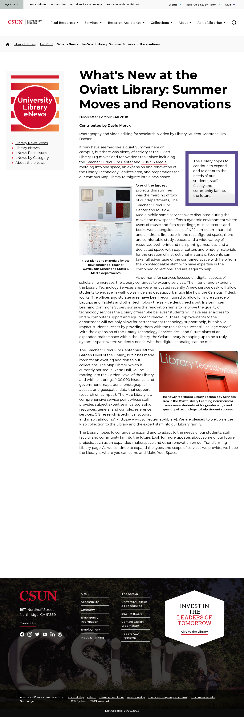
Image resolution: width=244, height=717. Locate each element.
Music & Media (154, 162)
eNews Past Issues (31, 153)
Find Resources (63, 22)
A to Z (85, 594)
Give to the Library (194, 631)
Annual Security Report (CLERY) (168, 697)
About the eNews (30, 163)
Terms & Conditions (111, 697)
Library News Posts (31, 143)
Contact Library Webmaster (132, 624)
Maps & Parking (92, 637)
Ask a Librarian (209, 22)
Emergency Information (89, 619)
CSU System (79, 701)
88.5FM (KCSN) (132, 613)
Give (228, 4)
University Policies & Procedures (134, 604)
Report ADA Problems (130, 636)
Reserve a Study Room (201, 4)
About (183, 22)
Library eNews (27, 148)
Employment (90, 629)
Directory (88, 609)
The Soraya (129, 594)
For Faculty (58, 4)
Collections (160, 22)
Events (173, 4)
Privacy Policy (136, 697)
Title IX (91, 697)
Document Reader (203, 697)
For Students (38, 4)
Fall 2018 (46, 44)
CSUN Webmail (99, 701)
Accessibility (90, 602)
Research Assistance (124, 22)
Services (91, 22)
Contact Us (28, 623)
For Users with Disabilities (122, 4)
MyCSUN (10, 4)
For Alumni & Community (86, 4)
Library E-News (24, 44)
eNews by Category (32, 158)
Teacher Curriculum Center (109, 162)
